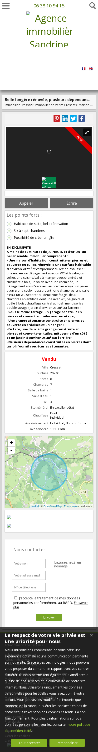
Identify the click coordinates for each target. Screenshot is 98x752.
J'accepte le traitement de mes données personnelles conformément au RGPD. (46, 600)
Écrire (72, 203)
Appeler (26, 203)
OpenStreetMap (53, 506)
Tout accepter (29, 743)
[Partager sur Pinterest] (57, 118)
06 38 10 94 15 (49, 5)
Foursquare (71, 506)
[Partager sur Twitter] (73, 118)
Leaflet (35, 506)
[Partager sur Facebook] (81, 118)
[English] (90, 67)
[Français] (83, 67)
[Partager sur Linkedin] (65, 118)
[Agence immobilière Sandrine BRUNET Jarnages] (49, 70)
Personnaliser (67, 743)
